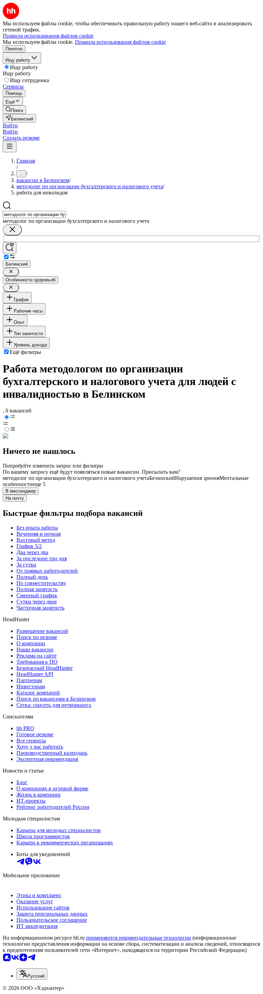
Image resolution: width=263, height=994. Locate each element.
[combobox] (34, 214)
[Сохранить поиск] (9, 248)
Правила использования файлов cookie (120, 42)
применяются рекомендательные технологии (138, 938)
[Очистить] (12, 229)
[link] (14, 109)
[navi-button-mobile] (9, 146)
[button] (10, 125)
